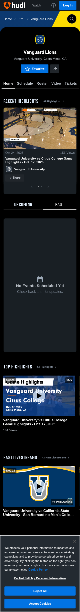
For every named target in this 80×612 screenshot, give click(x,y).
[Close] (75, 541)
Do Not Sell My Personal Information (40, 578)
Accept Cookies (40, 603)
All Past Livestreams (54, 457)
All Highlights (51, 101)
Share (16, 177)
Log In (68, 5)
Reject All (40, 591)
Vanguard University (29, 169)
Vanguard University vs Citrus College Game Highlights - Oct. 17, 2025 (38, 160)
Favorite (38, 69)
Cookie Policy (38, 569)
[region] (40, 573)
